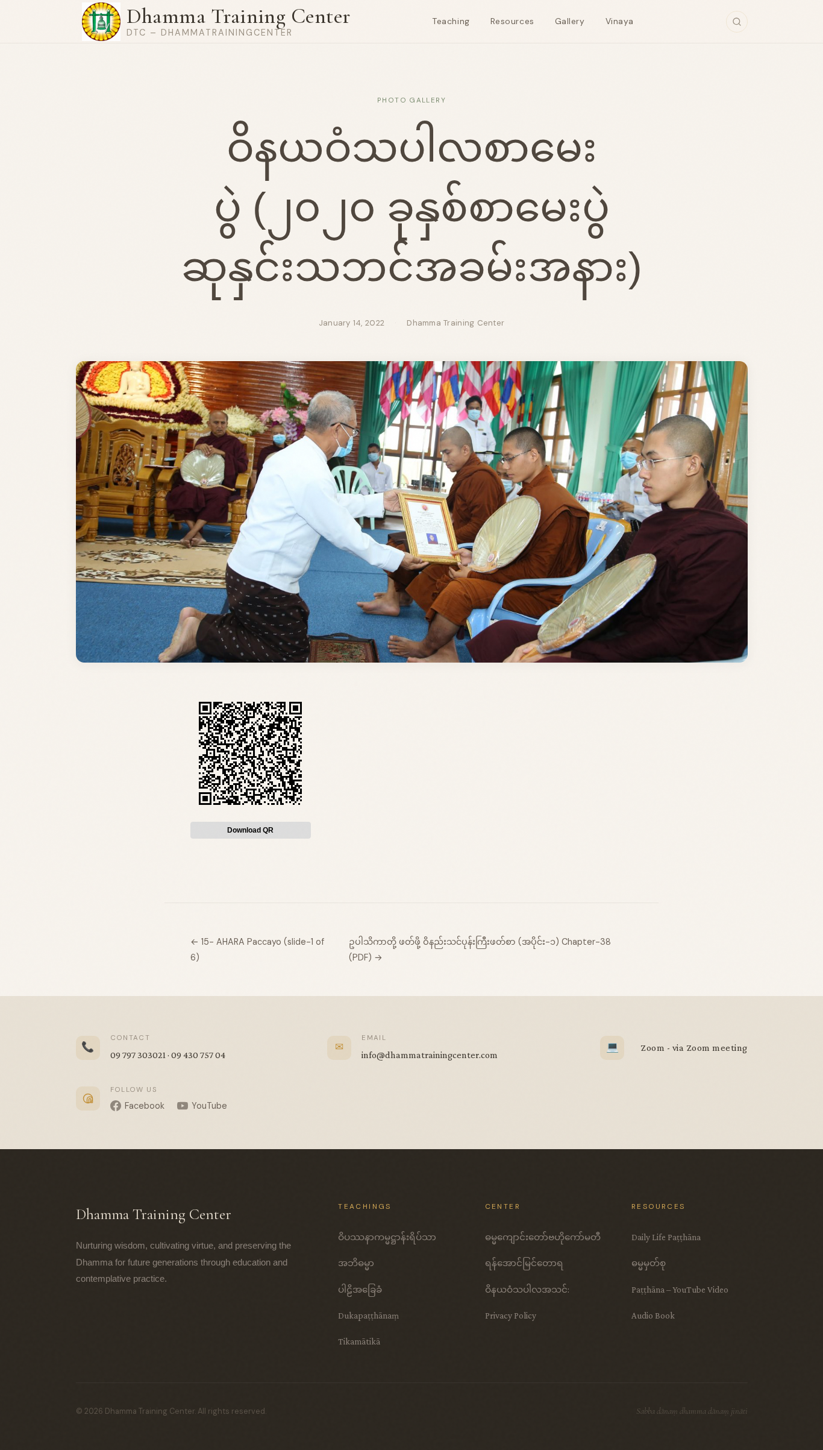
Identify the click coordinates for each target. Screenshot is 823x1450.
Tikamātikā (359, 1341)
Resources (512, 21)
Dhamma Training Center (239, 16)
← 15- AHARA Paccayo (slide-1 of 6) (257, 949)
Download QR (250, 830)
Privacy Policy (510, 1315)
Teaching (450, 21)
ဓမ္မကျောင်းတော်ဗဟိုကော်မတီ (543, 1237)
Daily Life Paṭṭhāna (666, 1237)
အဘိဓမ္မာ (356, 1263)
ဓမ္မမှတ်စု (648, 1263)
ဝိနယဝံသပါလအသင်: (527, 1289)
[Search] (737, 22)
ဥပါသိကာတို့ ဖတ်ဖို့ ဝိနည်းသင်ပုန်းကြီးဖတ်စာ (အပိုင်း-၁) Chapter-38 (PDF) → (480, 949)
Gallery (570, 21)
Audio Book (653, 1315)
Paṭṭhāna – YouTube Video (679, 1289)
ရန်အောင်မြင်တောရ (524, 1263)
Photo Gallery (411, 100)
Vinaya (620, 21)
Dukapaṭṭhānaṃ (368, 1315)
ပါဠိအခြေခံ (360, 1289)
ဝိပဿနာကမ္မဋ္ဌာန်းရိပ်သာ (387, 1237)
